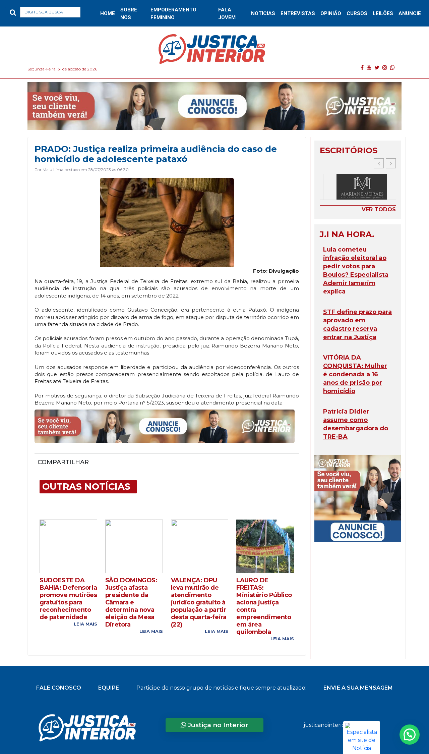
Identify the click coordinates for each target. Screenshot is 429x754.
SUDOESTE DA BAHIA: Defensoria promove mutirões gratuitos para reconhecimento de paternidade (68, 599)
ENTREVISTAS (298, 13)
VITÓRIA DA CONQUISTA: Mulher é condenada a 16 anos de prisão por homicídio (355, 374)
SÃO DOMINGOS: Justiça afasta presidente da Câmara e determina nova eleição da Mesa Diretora (131, 602)
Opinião (330, 13)
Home (107, 13)
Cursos (357, 13)
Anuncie (410, 13)
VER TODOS (379, 209)
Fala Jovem (227, 13)
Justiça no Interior (217, 725)
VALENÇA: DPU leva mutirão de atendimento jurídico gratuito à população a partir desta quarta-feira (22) (199, 602)
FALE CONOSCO (58, 688)
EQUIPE (108, 688)
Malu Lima (53, 169)
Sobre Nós (128, 13)
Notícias (263, 13)
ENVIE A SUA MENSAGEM (358, 688)
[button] (91, 13)
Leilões (383, 13)
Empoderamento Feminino (173, 13)
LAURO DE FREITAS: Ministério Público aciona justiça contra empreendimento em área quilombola (264, 606)
